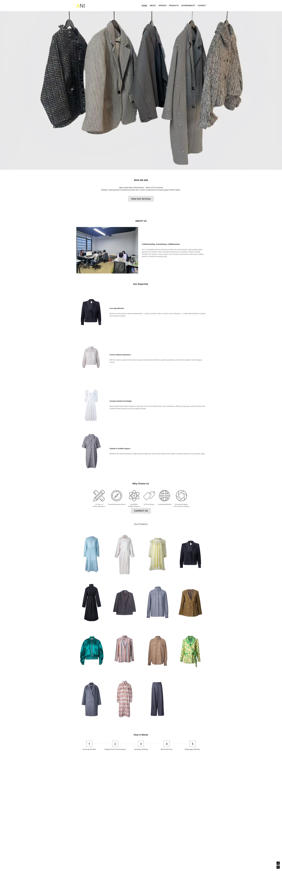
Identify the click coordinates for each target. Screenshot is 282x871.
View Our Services (141, 198)
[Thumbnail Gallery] (91, 554)
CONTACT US (141, 510)
